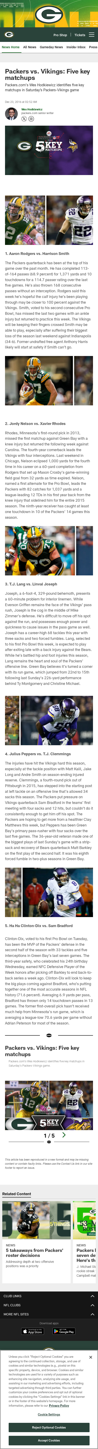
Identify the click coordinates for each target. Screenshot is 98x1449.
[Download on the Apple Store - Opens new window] (32, 1332)
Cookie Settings (49, 1414)
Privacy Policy (59, 1405)
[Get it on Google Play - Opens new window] (63, 1333)
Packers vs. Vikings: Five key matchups (42, 1050)
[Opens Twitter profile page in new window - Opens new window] (24, 119)
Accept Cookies (49, 1440)
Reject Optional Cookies (49, 1427)
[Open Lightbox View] (49, 1113)
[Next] (64, 1135)
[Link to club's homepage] (9, 32)
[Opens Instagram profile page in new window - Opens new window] (31, 119)
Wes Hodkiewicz (31, 109)
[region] (49, 1399)
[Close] (91, 1357)
